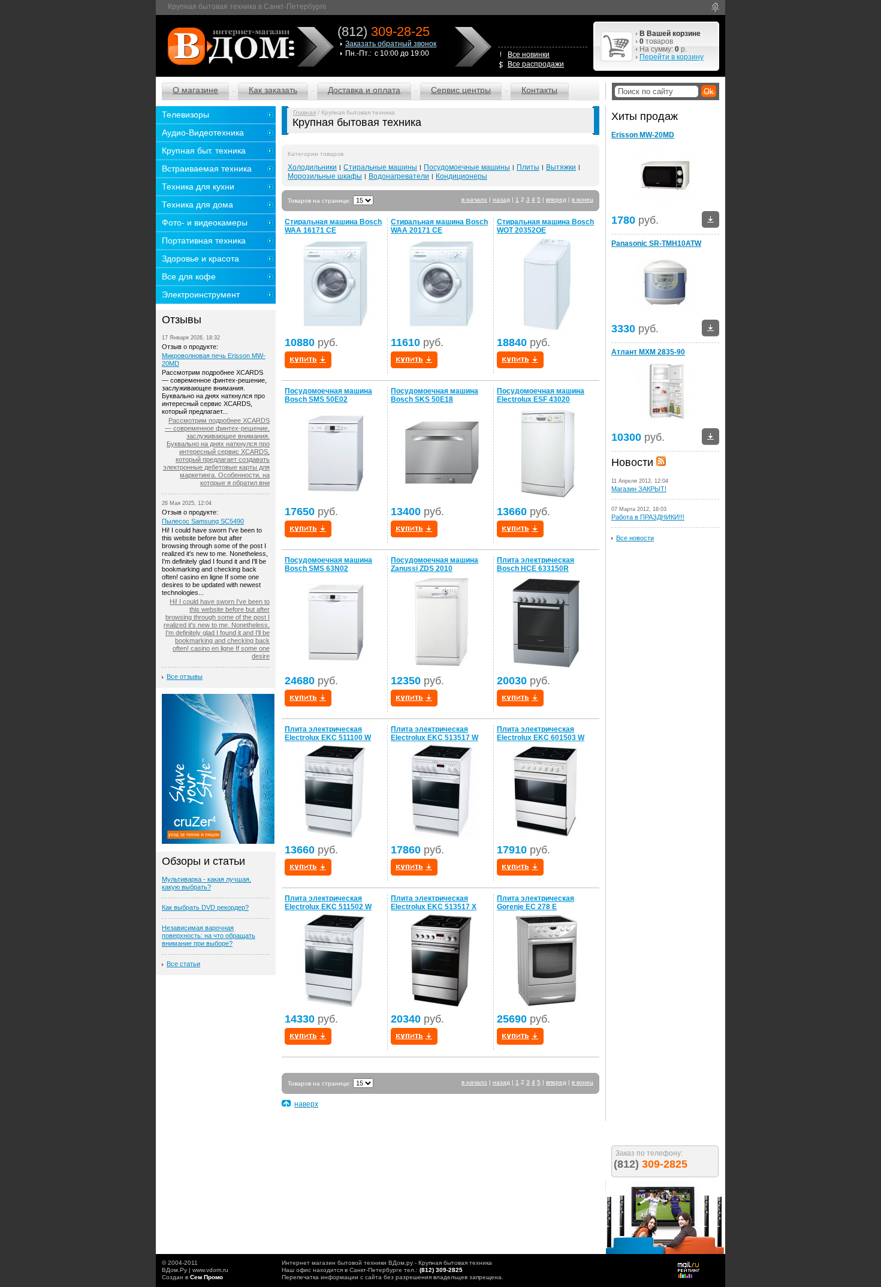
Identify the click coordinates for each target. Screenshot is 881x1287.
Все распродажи (536, 64)
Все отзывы (185, 676)
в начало (474, 199)
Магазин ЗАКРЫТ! (638, 488)
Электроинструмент (201, 294)
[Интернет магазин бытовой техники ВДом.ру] (229, 46)
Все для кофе (189, 276)
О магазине (195, 90)
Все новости (635, 538)
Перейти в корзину (671, 57)
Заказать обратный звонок (390, 44)
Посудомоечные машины (467, 167)
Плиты (528, 167)
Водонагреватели (399, 176)
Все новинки (529, 54)
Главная (304, 112)
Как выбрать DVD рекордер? (205, 907)
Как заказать (273, 90)
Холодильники (312, 167)
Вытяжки (561, 167)
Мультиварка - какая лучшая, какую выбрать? (206, 883)
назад (501, 199)
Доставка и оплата (364, 90)
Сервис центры (461, 90)
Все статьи (183, 963)
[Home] (715, 7)
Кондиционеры (461, 176)
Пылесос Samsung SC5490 (203, 521)
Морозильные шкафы (325, 176)
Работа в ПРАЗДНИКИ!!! (647, 517)
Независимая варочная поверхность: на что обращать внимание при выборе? (208, 935)
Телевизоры (185, 114)
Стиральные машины (380, 167)
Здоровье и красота (200, 258)
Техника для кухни (198, 186)
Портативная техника (204, 240)
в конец (582, 199)
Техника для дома (197, 204)
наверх (306, 1104)
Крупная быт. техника (204, 150)
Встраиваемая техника (207, 168)
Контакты (539, 90)
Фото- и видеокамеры (205, 222)
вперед (556, 199)
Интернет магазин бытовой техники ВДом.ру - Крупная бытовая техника (387, 1262)
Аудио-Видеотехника (203, 132)
